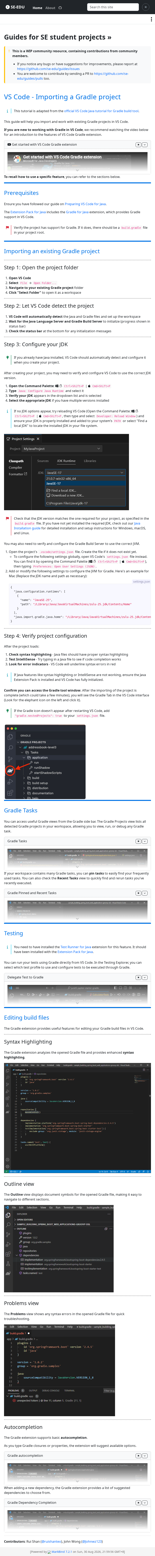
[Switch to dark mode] (145, 7)
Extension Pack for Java (28, 212)
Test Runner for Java (76, 947)
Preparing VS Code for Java (85, 204)
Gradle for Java (77, 212)
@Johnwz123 (92, 1541)
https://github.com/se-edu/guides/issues (48, 69)
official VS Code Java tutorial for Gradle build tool (101, 111)
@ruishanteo (51, 1541)
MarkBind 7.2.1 (62, 1552)
